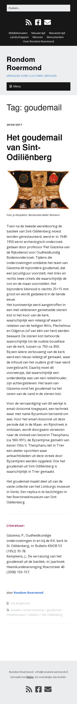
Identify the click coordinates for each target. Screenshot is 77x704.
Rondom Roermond (24, 63)
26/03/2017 (14, 124)
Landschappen (19, 37)
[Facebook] (38, 22)
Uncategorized (20, 603)
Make (30, 677)
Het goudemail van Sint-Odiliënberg (34, 146)
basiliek (16, 610)
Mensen (38, 37)
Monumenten (55, 37)
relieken (34, 615)
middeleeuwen (16, 615)
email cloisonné (33, 610)
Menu (17, 86)
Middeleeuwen (18, 33)
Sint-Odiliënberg (51, 615)
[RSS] (29, 22)
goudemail (54, 610)
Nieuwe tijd (38, 33)
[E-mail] (48, 22)
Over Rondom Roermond (38, 41)
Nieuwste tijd (57, 33)
